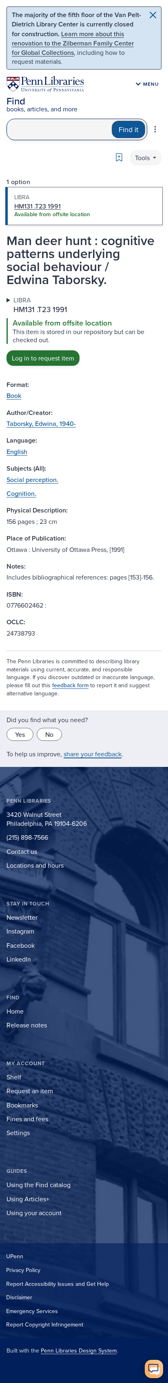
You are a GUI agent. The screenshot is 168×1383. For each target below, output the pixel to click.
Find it (128, 129)
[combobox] (59, 129)
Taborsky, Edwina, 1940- (41, 423)
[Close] (153, 15)
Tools (143, 157)
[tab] (84, 206)
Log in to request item (43, 358)
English (17, 451)
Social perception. (32, 479)
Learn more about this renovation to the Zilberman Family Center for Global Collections (73, 43)
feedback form (70, 685)
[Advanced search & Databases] (155, 129)
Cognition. (21, 493)
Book (14, 395)
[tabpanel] (84, 330)
